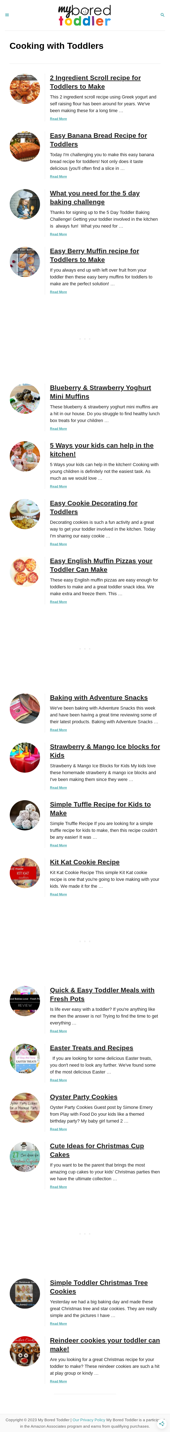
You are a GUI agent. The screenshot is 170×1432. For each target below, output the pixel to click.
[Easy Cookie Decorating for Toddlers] (25, 514)
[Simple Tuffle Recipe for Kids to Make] (25, 815)
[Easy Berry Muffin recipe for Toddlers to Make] (25, 262)
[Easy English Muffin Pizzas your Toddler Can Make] (25, 572)
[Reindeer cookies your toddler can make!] (25, 1351)
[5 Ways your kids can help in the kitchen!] (25, 456)
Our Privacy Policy (89, 1420)
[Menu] (7, 15)
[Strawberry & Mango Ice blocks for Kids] (25, 757)
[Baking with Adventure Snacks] (25, 708)
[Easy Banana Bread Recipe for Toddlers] (25, 146)
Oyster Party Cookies (84, 1097)
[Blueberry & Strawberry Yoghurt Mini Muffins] (25, 399)
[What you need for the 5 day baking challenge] (25, 204)
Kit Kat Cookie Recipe (85, 862)
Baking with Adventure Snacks (99, 697)
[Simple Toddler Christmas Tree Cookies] (25, 1293)
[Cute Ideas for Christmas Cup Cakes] (25, 1157)
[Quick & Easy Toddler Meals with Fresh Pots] (25, 1001)
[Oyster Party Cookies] (25, 1108)
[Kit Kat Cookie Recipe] (25, 873)
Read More (58, 119)
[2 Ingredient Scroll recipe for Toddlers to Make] (25, 89)
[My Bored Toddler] (84, 15)
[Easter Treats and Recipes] (25, 1059)
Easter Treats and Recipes (91, 1048)
